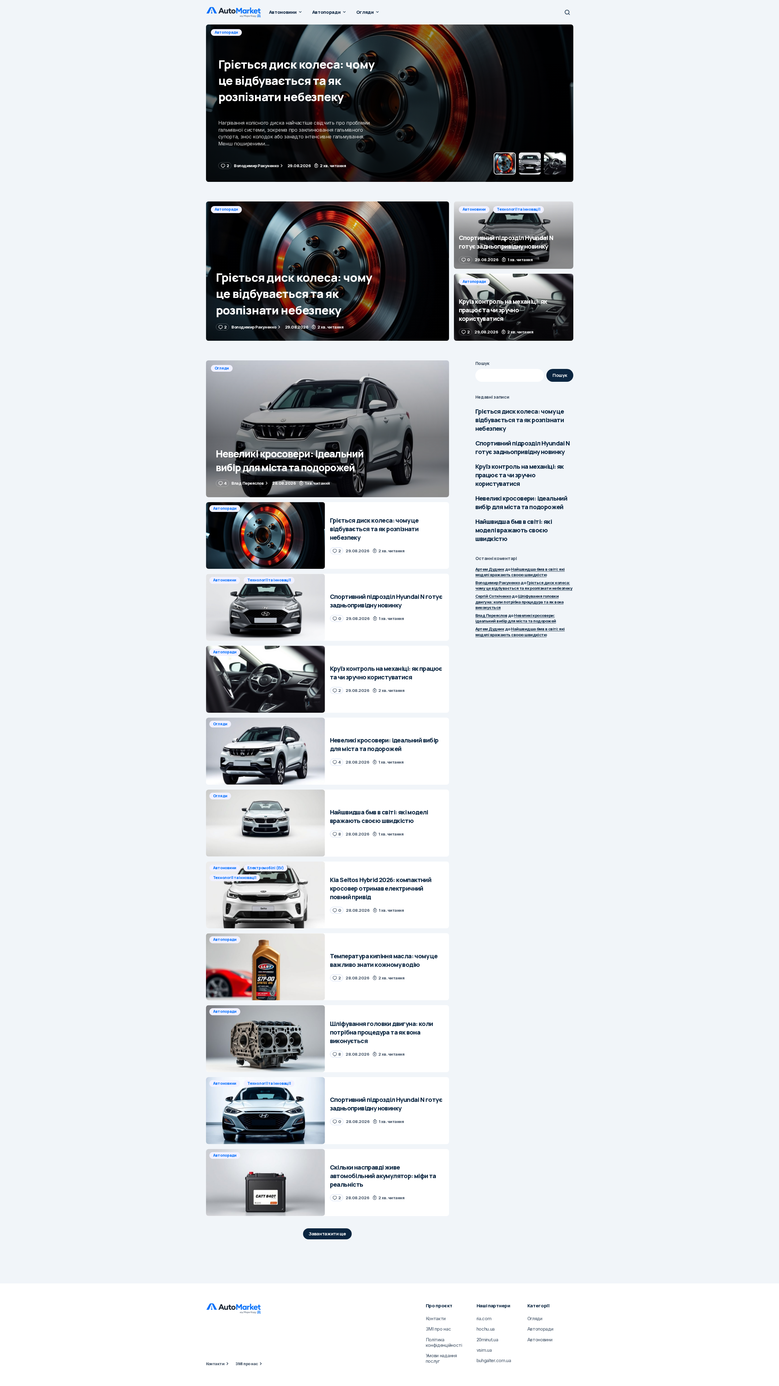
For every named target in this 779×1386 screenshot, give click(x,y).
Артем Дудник (489, 569)
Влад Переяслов (491, 615)
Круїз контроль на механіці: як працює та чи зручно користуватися (519, 475)
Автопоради (226, 209)
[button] (567, 12)
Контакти (215, 1363)
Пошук (482, 363)
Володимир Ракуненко (497, 582)
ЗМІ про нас (246, 1363)
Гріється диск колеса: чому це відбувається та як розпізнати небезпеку (519, 420)
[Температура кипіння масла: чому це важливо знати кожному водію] (265, 966)
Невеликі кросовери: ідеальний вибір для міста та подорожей (521, 502)
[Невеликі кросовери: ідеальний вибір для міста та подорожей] (327, 428)
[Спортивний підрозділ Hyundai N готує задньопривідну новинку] (389, 103)
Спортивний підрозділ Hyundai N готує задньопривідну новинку (522, 447)
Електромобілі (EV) (265, 867)
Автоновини (226, 32)
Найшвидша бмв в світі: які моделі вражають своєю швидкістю (513, 530)
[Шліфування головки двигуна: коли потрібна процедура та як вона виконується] (265, 1038)
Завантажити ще (327, 1233)
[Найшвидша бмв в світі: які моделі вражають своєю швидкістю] (265, 823)
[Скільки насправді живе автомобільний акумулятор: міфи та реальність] (265, 1182)
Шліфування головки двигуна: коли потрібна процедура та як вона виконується (519, 602)
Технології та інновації (270, 32)
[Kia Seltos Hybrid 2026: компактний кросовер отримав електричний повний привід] (265, 895)
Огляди (222, 368)
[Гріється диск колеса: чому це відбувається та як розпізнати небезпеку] (327, 271)
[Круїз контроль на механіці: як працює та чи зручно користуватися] (513, 307)
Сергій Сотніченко (493, 596)
